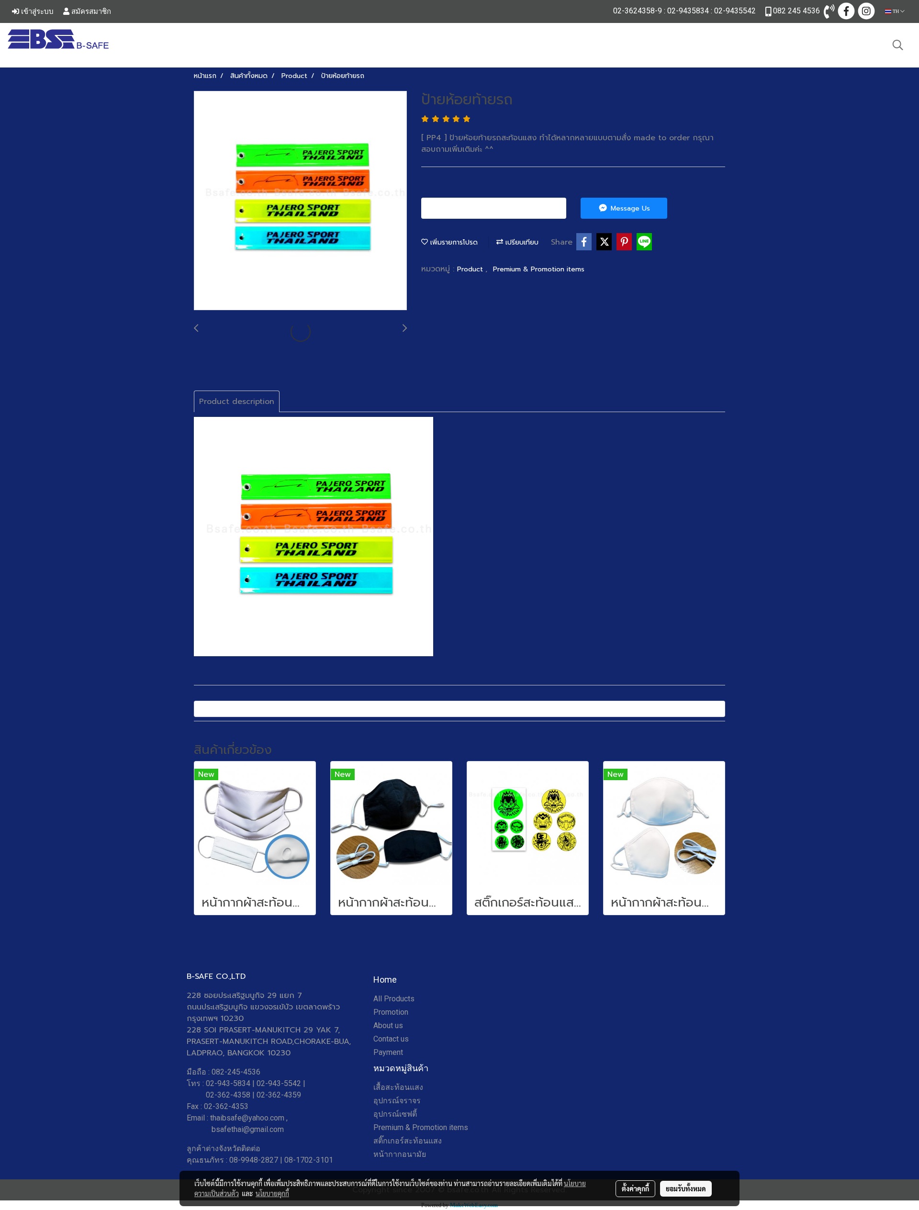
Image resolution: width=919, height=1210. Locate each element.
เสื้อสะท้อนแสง (398, 1087)
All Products (394, 998)
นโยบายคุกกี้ (272, 1193)
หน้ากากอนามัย (399, 1154)
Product (471, 269)
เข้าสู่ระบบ (36, 11)
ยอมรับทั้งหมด (686, 1188)
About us (388, 1025)
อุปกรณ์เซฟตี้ (395, 1114)
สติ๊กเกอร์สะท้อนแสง (407, 1140)
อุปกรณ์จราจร (397, 1100)
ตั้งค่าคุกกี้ (635, 1188)
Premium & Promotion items (538, 269)
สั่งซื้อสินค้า (497, 208)
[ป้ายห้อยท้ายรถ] (300, 201)
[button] (897, 45)
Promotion (390, 1012)
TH (895, 11)
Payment (388, 1052)
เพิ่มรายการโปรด (453, 242)
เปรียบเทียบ (520, 242)
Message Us (629, 208)
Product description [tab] (236, 401)
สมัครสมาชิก (90, 11)
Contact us (391, 1038)
